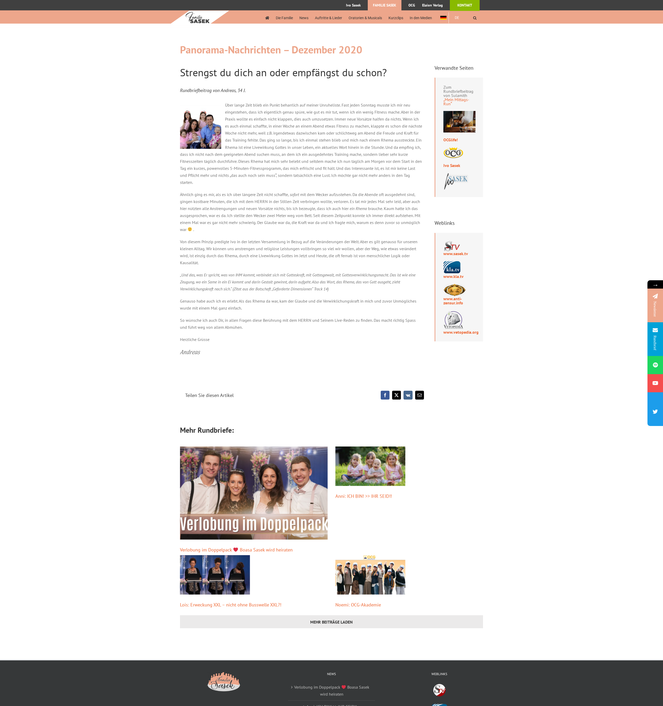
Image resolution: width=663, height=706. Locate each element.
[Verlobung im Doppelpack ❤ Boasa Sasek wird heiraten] (254, 493)
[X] (396, 395)
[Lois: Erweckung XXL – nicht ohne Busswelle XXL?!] (215, 575)
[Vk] (408, 395)
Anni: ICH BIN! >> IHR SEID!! (363, 496)
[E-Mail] (419, 395)
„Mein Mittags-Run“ (456, 101)
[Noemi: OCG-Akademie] (370, 575)
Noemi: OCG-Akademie (358, 605)
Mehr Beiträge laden (331, 622)
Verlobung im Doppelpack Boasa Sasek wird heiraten (236, 550)
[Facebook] (385, 395)
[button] (475, 18)
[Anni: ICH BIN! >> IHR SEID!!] (370, 466)
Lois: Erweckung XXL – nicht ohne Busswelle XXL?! (230, 605)
